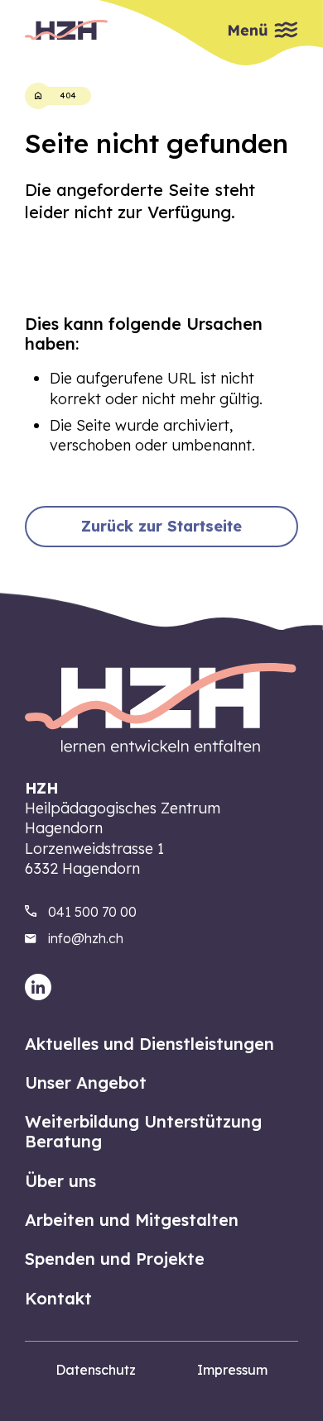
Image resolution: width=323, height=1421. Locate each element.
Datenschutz (95, 1369)
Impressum (232, 1369)
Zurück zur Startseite (161, 526)
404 (68, 95)
